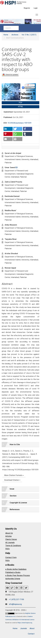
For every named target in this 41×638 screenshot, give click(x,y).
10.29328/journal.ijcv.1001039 (19, 123)
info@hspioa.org (15, 604)
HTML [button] (20, 107)
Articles (8, 536)
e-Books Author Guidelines (15, 569)
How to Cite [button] (15, 444)
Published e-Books (12, 572)
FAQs (7, 549)
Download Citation (11, 480)
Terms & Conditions (13, 545)
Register (27, 8)
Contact (31, 634)
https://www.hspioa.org (25, 623)
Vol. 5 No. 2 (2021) (29, 35)
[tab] (20, 444)
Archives (15, 35)
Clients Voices (11, 539)
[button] (8, 129)
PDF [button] (20, 103)
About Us (9, 533)
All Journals (10, 542)
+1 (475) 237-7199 (16, 599)
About (32, 628)
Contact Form (11, 557)
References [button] (15, 509)
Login (36, 8)
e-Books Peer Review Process (17, 575)
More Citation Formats (13, 475)
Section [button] (13, 496)
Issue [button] (12, 489)
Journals (23, 628)
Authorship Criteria (12, 579)
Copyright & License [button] (18, 503)
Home (5, 35)
